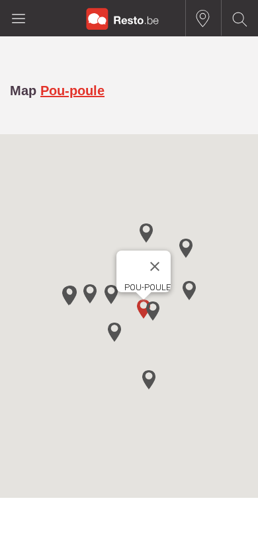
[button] (153, 311)
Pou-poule (72, 90)
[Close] (155, 266)
